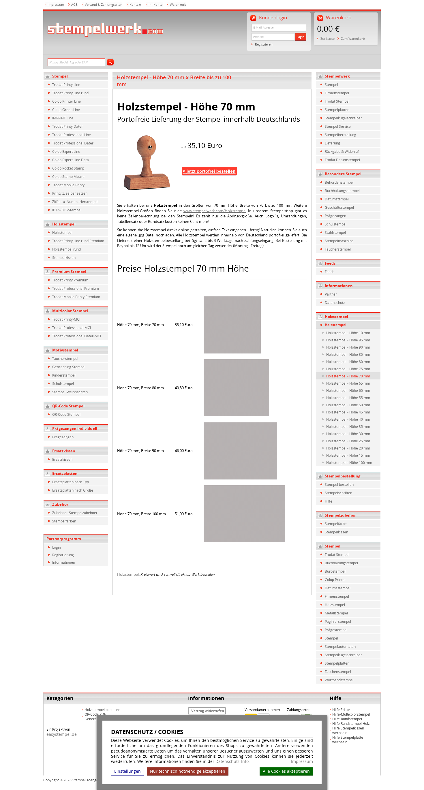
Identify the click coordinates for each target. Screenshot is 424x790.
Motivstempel (65, 350)
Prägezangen (63, 436)
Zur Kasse (327, 38)
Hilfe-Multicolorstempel (351, 714)
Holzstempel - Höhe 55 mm (348, 397)
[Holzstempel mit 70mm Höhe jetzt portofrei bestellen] (209, 182)
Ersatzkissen (63, 451)
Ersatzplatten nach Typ (70, 481)
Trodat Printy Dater (67, 126)
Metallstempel (336, 613)
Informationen (63, 562)
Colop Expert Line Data (70, 159)
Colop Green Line (66, 109)
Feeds (329, 271)
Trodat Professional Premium (75, 288)
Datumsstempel (337, 588)
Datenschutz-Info (232, 761)
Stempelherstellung (340, 134)
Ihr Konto (156, 4)
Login (301, 37)
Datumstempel (337, 199)
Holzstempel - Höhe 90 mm (348, 347)
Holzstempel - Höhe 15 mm (348, 455)
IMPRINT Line (62, 118)
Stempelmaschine (339, 240)
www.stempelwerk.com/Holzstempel (214, 210)
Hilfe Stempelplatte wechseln (347, 739)
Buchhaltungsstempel (342, 190)
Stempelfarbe (336, 523)
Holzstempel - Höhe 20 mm (348, 448)
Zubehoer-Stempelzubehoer (74, 512)
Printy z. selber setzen (69, 193)
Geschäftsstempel (339, 207)
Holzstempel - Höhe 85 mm (348, 354)
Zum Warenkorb (353, 38)
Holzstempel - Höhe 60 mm (348, 390)
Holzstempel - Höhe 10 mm (348, 332)
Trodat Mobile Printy (68, 185)
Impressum (302, 761)
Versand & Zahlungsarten (103, 4)
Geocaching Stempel (68, 366)
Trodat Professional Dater (72, 143)
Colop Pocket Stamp (68, 168)
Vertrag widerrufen (207, 710)
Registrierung (63, 554)
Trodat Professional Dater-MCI (76, 336)
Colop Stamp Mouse (68, 176)
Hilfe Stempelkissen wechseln (348, 730)
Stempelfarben (64, 521)
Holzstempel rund (66, 249)
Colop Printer (335, 579)
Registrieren (264, 44)
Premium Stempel (69, 271)
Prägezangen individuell (74, 428)
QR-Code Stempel (68, 406)
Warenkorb (178, 4)
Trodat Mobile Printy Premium (76, 296)
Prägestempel (336, 629)
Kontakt (135, 4)
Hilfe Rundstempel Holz (351, 723)
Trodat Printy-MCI (66, 319)
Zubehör (60, 504)
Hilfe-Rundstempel (347, 718)
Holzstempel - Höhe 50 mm (348, 404)
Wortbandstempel (339, 680)
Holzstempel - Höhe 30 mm (348, 433)
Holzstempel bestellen (102, 709)
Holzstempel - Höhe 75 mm (348, 368)
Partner (331, 294)
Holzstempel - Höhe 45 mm (348, 412)
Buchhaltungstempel (341, 562)
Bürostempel (335, 571)
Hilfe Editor (341, 709)
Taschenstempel (338, 671)
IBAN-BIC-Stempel (66, 210)
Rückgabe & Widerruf (342, 151)
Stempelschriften (338, 492)
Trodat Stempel (337, 101)
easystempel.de (61, 734)
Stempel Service (338, 126)
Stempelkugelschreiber (343, 118)
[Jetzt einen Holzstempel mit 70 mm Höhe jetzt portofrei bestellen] (149, 162)
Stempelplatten (337, 109)
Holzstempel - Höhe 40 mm (348, 419)
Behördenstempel (339, 182)
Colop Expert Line (66, 151)
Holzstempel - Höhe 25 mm (348, 441)
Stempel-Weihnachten (70, 392)
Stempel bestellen (339, 484)
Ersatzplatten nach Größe (72, 490)
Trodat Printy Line (66, 84)
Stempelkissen (64, 257)
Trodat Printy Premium (70, 280)
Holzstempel (64, 224)
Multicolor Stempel (70, 310)
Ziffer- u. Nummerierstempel (75, 201)
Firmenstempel (337, 93)
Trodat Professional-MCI (71, 327)
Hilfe (328, 501)
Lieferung (332, 143)
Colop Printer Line (66, 101)
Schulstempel (63, 383)
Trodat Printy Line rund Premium (78, 240)
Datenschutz (335, 302)
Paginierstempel (338, 621)
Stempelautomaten (340, 646)
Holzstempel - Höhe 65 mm (348, 383)
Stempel (60, 76)
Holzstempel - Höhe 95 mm (348, 340)
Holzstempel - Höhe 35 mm (348, 426)
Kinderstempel (64, 375)
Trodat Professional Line (71, 134)
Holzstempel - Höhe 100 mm (349, 462)
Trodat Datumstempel (342, 159)
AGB (74, 4)
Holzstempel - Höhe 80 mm (348, 361)
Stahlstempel (335, 232)
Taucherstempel (65, 358)
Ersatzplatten (65, 473)
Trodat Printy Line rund (70, 93)
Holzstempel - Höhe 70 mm (348, 376)
